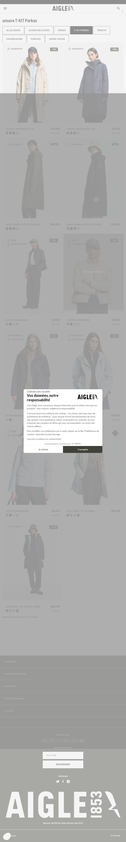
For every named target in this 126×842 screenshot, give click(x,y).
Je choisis (43, 449)
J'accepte (83, 449)
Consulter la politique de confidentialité (44, 439)
